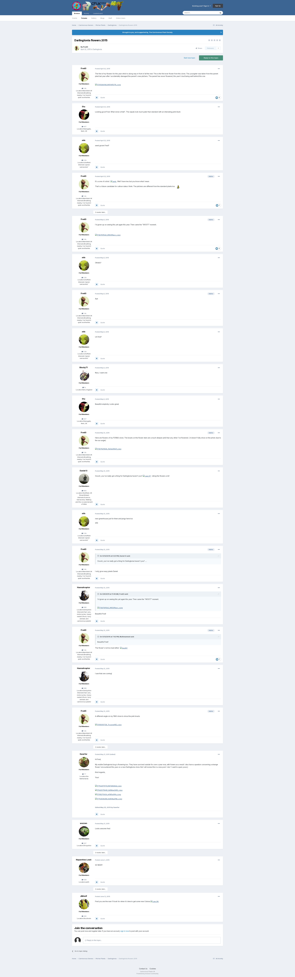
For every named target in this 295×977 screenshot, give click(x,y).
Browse (77, 13)
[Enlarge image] (108, 85)
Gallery (93, 18)
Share (199, 48)
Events (74, 18)
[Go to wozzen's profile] (84, 831)
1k (85, 387)
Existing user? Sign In (201, 6)
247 (84, 843)
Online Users (120, 18)
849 (84, 491)
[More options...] (219, 68)
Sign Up (218, 6)
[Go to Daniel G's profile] (84, 479)
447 (84, 126)
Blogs (102, 18)
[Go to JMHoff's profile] (84, 904)
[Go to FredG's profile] (76, 48)
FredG (85, 47)
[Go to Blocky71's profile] (84, 375)
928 (84, 880)
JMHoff (83, 896)
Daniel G (83, 471)
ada (83, 140)
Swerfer (83, 754)
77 (85, 774)
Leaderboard (98, 13)
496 (84, 916)
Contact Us (143, 969)
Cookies (153, 969)
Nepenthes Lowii (83, 860)
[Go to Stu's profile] (84, 114)
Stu (83, 106)
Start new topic (189, 58)
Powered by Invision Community (147, 973)
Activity (86, 13)
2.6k (85, 160)
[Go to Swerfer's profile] (84, 762)
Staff (110, 18)
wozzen (83, 823)
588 (84, 607)
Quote (102, 97)
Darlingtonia (97, 49)
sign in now (124, 931)
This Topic (211, 13)
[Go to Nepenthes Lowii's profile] (84, 868)
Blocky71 (84, 367)
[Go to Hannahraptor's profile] (84, 595)
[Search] (220, 13)
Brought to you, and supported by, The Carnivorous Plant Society (147, 32)
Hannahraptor (83, 587)
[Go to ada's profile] (84, 148)
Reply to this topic (211, 58)
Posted (102, 69)
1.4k (84, 88)
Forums (84, 18)
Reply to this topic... (94, 940)
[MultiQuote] (96, 97)
